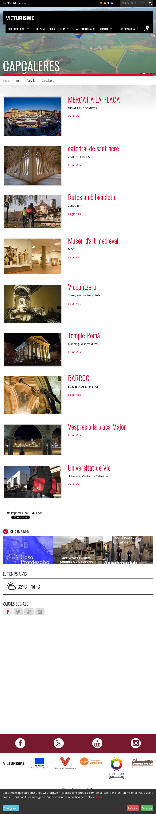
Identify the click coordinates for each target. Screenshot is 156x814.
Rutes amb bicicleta (91, 197)
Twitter (18, 611)
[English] (112, 3)
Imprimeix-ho (19, 513)
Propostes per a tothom (50, 29)
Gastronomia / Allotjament (91, 29)
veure (28, 551)
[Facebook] (20, 743)
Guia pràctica (126, 29)
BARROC (78, 378)
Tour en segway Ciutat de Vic (128, 541)
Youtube (29, 611)
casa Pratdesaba (28, 541)
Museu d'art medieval (93, 240)
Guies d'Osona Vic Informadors (78, 541)
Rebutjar (133, 808)
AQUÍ (98, 797)
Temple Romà (84, 335)
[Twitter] (59, 743)
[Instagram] (136, 743)
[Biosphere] (116, 768)
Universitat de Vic (89, 467)
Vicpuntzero (82, 286)
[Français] (108, 3)
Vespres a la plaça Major (97, 426)
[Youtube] (97, 743)
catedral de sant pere (93, 148)
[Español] (104, 3)
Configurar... (11, 808)
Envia (39, 513)
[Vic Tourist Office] (142, 763)
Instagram (40, 611)
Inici (18, 80)
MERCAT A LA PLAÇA (94, 99)
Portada (30, 80)
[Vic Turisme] (20, 17)
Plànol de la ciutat (16, 3)
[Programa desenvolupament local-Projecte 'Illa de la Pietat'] (39, 763)
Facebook (7, 611)
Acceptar (147, 808)
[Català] (101, 3)
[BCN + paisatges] (91, 761)
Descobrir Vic (16, 29)
